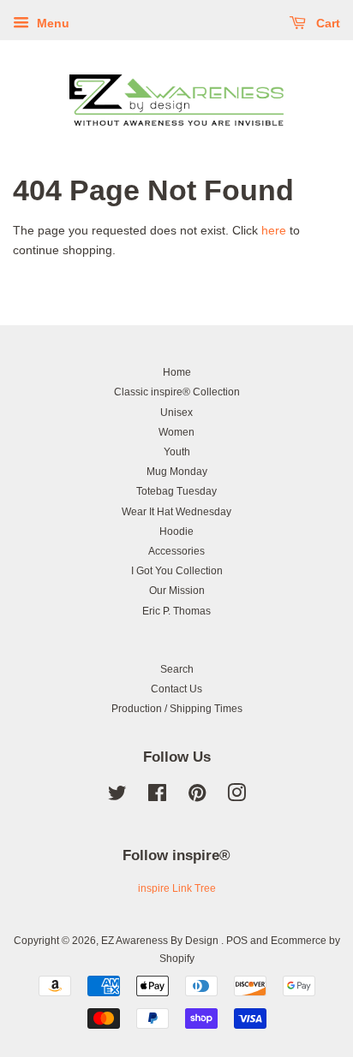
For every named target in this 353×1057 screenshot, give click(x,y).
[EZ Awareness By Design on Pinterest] (197, 797)
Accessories (176, 551)
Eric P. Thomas (176, 611)
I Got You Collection (177, 571)
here (273, 230)
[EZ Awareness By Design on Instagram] (236, 797)
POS (237, 941)
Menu (51, 23)
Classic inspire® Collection (177, 392)
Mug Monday (177, 472)
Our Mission (177, 591)
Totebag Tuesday (176, 491)
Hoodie (176, 531)
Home (177, 372)
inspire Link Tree (177, 888)
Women (176, 432)
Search (177, 669)
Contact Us (176, 689)
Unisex (176, 413)
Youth (177, 452)
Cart (326, 23)
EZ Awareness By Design (161, 941)
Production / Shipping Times (176, 709)
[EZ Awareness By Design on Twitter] (117, 797)
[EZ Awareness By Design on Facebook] (157, 797)
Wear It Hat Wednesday (176, 512)
